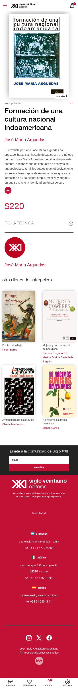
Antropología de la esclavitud (18, 420)
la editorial (39, 513)
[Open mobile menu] (5, 5)
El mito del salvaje (12, 345)
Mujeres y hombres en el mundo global (56, 347)
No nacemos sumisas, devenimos (55, 422)
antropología (13, 103)
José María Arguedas (25, 139)
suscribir (39, 467)
